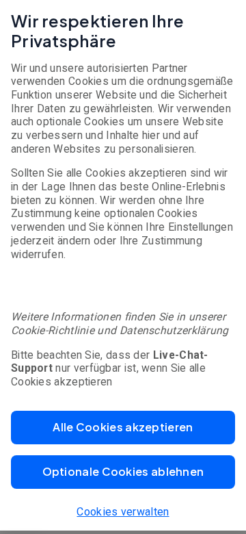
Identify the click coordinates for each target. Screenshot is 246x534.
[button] (123, 427)
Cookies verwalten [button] (123, 511)
